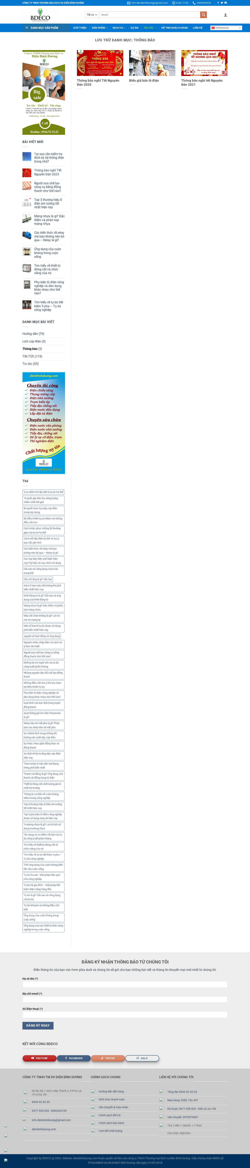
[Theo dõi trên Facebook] (218, 3)
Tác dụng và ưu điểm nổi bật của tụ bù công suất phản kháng (43, 836)
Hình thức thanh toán (112, 1099)
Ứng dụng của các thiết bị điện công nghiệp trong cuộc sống (43, 927)
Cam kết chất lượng (110, 1131)
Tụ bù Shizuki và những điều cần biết (41, 907)
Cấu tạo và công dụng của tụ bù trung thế (41, 570)
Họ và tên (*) (30, 978)
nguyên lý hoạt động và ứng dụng (42, 636)
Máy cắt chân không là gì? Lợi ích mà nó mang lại (42, 617)
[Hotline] (8, 1126)
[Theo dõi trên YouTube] (225, 3)
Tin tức (27, 364)
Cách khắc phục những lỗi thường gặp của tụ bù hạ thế (42, 530)
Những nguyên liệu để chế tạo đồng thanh (43, 674)
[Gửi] (203, 14)
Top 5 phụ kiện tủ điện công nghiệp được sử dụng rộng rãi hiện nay (43, 816)
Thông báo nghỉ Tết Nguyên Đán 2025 (47, 172)
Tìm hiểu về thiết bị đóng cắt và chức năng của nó (47, 269)
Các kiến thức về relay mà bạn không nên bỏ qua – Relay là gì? (49, 236)
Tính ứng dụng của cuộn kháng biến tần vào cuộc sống (43, 866)
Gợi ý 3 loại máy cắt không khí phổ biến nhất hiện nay (42, 587)
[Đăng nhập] (226, 15)
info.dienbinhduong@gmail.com (51, 1120)
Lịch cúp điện (31, 341)
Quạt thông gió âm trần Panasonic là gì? (42, 715)
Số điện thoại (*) (32, 1009)
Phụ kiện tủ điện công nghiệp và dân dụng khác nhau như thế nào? (49, 287)
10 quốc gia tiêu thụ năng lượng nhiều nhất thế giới (41, 500)
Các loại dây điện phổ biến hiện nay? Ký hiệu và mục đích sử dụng (42, 560)
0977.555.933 (40, 1110)
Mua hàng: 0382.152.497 (182, 1100)
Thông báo (30, 349)
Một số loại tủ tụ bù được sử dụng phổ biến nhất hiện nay (42, 627)
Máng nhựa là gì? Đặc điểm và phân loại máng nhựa (49, 219)
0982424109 (59, 1110)
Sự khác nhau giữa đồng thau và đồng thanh (41, 745)
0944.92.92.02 (41, 1102)
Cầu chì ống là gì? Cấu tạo (38, 579)
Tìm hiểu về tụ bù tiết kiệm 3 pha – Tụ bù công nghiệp (48, 305)
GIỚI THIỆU (80, 27)
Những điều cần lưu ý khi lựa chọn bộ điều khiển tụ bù (42, 684)
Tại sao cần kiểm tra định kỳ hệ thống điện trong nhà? (49, 157)
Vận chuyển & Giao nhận (113, 1107)
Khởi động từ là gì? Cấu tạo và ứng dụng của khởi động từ (42, 597)
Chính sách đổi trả (110, 1115)
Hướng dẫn (30, 334)
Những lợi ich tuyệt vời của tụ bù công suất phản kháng (41, 664)
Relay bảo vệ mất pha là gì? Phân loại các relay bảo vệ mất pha (42, 725)
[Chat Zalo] (8, 1150)
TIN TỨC (149, 27)
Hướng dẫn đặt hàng (111, 1091)
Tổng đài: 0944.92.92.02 (182, 1092)
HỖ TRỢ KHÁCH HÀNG (174, 27)
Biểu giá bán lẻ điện (144, 80)
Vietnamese (222, 27)
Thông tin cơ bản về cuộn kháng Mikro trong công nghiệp (41, 796)
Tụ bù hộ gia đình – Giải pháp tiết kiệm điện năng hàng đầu (42, 887)
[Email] (8, 1139)
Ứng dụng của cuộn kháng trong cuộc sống (47, 252)
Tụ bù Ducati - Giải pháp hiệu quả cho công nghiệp (42, 876)
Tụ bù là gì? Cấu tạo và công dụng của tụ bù (42, 897)
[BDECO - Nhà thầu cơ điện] (50, 15)
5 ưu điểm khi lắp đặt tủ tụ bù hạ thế (43, 491)
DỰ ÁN (134, 27)
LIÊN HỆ (197, 27)
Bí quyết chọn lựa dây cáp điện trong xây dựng (40, 510)
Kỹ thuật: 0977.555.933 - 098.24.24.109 (191, 1109)
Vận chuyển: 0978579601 (182, 1117)
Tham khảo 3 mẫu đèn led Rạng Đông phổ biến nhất (41, 765)
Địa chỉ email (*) (32, 993)
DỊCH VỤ (118, 27)
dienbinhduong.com (44, 1129)
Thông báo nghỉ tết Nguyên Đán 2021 (202, 83)
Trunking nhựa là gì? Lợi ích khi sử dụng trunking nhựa (42, 826)
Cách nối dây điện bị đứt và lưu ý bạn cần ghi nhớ (41, 540)
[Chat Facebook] (8, 1160)
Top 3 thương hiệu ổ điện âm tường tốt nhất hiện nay (48, 203)
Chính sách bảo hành (111, 1123)
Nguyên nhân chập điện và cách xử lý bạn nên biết (43, 644)
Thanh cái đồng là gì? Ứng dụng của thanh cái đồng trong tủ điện (43, 775)
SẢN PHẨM (98, 27)
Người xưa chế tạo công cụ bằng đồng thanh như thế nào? (47, 186)
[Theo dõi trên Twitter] (222, 3)
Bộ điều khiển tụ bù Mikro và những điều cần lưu (43, 520)
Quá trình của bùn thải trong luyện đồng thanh (42, 704)
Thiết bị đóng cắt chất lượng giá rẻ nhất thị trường (42, 785)
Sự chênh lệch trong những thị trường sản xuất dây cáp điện (40, 735)
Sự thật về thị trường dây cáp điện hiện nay (42, 755)
